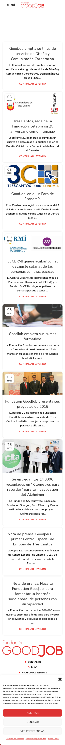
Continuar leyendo (32, 83)
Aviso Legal (53, 738)
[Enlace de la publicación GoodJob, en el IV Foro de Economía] (32, 175)
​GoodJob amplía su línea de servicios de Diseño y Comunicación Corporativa (32, 53)
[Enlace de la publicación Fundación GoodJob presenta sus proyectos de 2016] (32, 383)
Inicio (13, 30)
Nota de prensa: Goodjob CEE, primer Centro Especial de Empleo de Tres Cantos (32, 539)
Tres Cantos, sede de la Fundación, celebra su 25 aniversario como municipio (32, 126)
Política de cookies (15, 738)
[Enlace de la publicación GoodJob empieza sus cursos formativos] (32, 315)
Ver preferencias (32, 731)
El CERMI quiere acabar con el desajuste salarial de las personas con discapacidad (32, 266)
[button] (60, 679)
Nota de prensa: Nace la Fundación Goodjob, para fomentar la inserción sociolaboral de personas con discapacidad (32, 594)
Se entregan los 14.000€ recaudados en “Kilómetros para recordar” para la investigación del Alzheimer (33, 487)
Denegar (32, 722)
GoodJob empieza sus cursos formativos (32, 336)
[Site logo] (32, 5)
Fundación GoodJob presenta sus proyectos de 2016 (32, 404)
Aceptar (32, 713)
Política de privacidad (36, 738)
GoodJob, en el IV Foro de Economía (32, 196)
